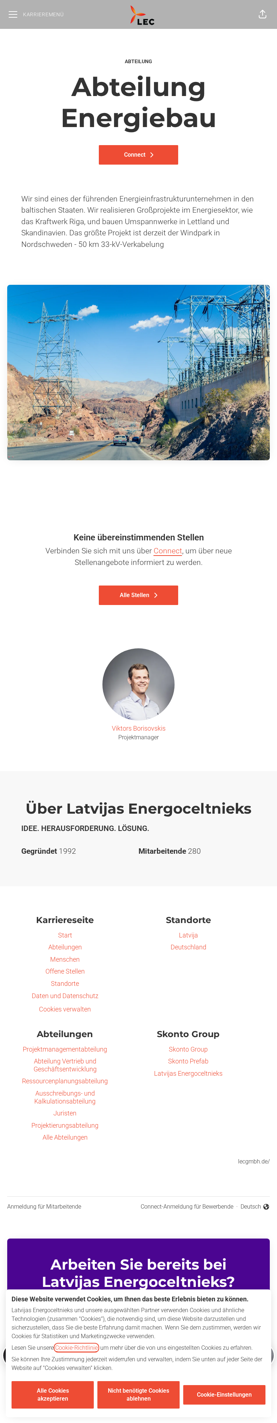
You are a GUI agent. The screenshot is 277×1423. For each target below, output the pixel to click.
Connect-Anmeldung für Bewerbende (187, 1206)
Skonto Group (188, 1049)
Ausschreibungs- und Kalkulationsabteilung (65, 1097)
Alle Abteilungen (65, 1137)
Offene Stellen (65, 971)
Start (65, 935)
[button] (262, 14)
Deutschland (188, 947)
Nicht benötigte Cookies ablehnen (138, 1394)
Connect (168, 551)
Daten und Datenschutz (65, 996)
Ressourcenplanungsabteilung (65, 1081)
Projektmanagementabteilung (65, 1049)
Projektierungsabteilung (64, 1125)
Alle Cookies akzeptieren (53, 1394)
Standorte (65, 983)
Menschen (65, 959)
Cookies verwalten (65, 1009)
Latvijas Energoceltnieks (188, 1073)
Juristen (64, 1113)
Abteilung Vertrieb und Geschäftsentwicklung (65, 1065)
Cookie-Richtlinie (76, 1347)
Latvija (188, 935)
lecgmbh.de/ (254, 1161)
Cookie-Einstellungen (224, 1394)
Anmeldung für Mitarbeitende (44, 1206)
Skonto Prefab (188, 1061)
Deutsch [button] (255, 1207)
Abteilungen (65, 947)
